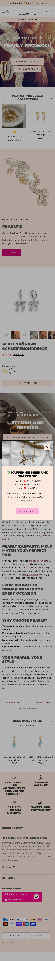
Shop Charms (27, 511)
